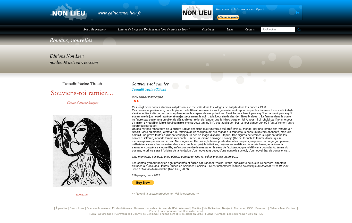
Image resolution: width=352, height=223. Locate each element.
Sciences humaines (98, 208)
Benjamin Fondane (233, 208)
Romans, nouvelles (71, 40)
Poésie (153, 211)
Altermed (184, 208)
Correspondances (170, 211)
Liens (230, 29)
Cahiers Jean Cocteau (283, 208)
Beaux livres (77, 208)
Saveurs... (261, 208)
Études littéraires (122, 208)
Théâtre (196, 208)
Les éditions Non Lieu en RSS (245, 213)
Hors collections (192, 211)
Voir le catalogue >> (187, 193)
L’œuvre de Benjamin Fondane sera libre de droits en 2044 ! (154, 29)
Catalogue (208, 29)
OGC (250, 208)
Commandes (122, 213)
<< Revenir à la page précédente (152, 193)
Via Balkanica (212, 208)
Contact (250, 29)
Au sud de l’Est (168, 208)
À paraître (62, 208)
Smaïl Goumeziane (94, 29)
